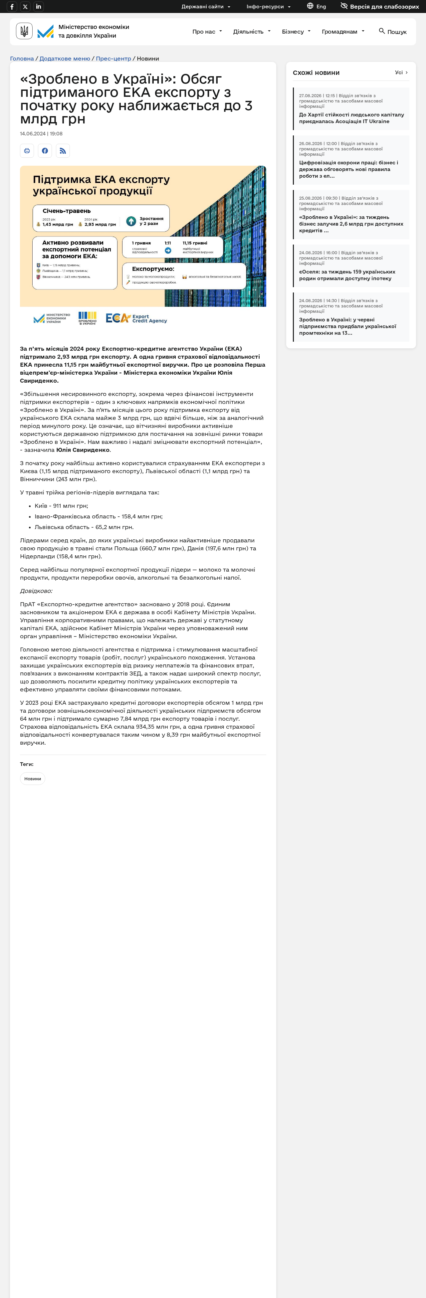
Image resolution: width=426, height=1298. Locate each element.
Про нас (204, 31)
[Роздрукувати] (27, 151)
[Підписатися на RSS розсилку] (63, 151)
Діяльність (249, 31)
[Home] (72, 32)
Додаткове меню (65, 58)
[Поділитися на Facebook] (45, 151)
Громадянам (340, 31)
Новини (32, 778)
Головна (22, 58)
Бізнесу (293, 31)
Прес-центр (113, 58)
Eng (321, 6)
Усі (399, 72)
